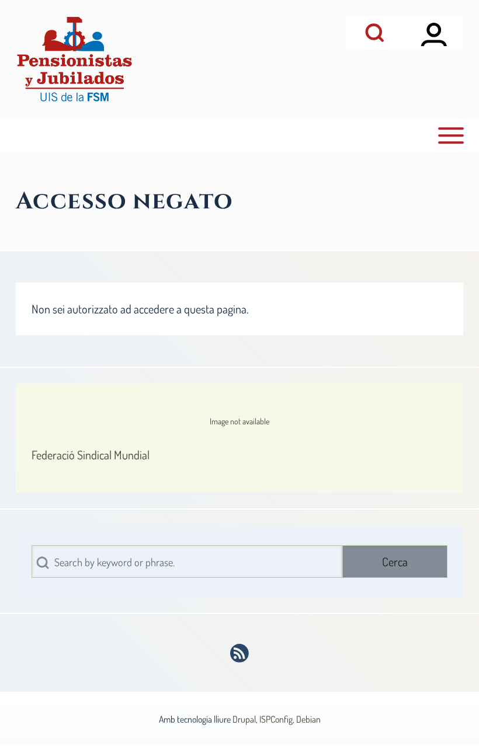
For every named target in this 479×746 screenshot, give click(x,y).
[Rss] (240, 653)
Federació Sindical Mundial (91, 454)
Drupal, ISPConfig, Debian (276, 719)
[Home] (74, 59)
